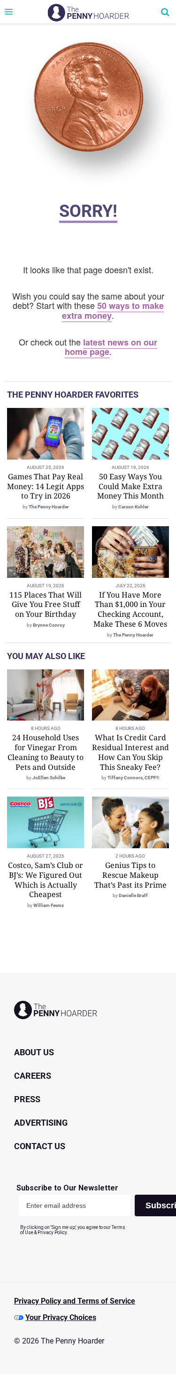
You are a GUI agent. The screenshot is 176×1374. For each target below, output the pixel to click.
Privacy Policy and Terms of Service (74, 1301)
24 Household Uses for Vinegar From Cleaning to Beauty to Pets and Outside (46, 752)
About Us (34, 1052)
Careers (32, 1076)
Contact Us (39, 1146)
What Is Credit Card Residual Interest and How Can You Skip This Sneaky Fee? (130, 752)
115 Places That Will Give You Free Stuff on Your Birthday (45, 605)
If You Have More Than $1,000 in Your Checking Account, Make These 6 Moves (130, 609)
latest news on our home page (111, 347)
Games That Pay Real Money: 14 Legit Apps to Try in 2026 (45, 486)
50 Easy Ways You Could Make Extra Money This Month (130, 486)
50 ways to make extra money (113, 310)
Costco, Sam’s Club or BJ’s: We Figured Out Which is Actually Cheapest (45, 879)
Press (27, 1099)
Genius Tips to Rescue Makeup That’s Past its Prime (130, 875)
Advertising (41, 1123)
